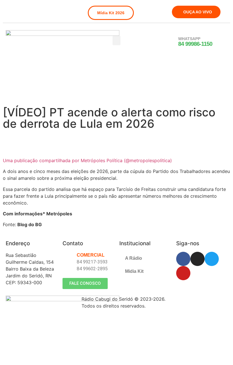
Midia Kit (134, 271)
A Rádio (133, 258)
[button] (116, 40)
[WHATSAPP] (171, 42)
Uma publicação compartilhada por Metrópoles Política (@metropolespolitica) (87, 160)
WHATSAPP (189, 38)
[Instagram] (19, 10)
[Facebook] (10, 10)
